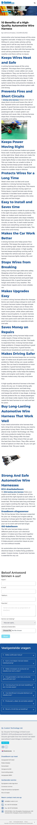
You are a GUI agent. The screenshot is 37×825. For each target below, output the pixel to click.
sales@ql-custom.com (11, 801)
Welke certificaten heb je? (18, 655)
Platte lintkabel (5, 763)
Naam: (3, 579)
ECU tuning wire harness (14, 492)
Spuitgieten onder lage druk (9, 783)
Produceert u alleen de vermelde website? (18, 702)
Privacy (26, 821)
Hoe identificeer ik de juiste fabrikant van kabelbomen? (18, 694)
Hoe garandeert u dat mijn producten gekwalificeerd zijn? (18, 678)
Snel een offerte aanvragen (6, 11)
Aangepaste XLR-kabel (7, 760)
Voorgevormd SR (6, 769)
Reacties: (4, 603)
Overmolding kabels (7, 772)
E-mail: (3, 587)
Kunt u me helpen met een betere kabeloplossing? (18, 662)
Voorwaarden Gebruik (18, 821)
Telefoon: (4, 595)
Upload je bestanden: (8, 627)
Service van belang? (7, 619)
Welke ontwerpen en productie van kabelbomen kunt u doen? (18, 670)
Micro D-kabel (5, 792)
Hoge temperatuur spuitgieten (10, 789)
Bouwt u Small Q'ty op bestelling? (18, 709)
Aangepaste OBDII (6, 775)
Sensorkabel (5, 766)
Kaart (10, 821)
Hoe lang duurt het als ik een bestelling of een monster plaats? (18, 686)
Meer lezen (5, 742)
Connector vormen (6, 786)
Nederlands (8, 751)
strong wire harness (11, 100)
